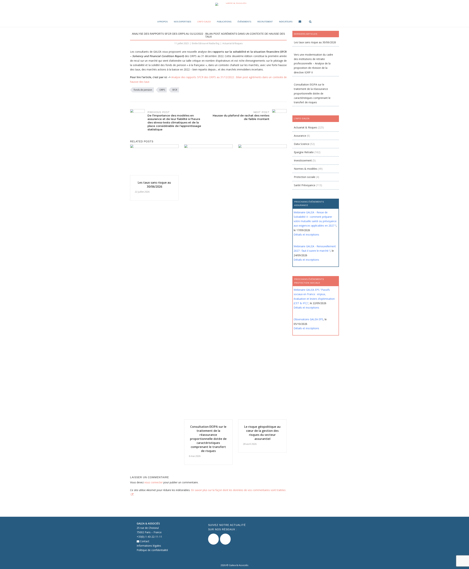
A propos (162, 22)
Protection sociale (304, 177)
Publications (224, 22)
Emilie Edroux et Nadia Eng (205, 43)
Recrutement (265, 22)
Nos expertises (182, 22)
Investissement (303, 160)
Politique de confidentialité (152, 550)
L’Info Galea (204, 22)
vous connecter (153, 482)
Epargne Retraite (304, 152)
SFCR (174, 89)
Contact (144, 541)
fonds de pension (143, 89)
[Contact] (300, 22)
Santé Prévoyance (304, 185)
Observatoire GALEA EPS (308, 319)
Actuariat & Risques (232, 43)
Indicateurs (285, 22)
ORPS (162, 89)
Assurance (300, 135)
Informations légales (149, 545)
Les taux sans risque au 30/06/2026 (315, 42)
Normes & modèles (305, 168)
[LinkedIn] (225, 539)
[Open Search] (310, 22)
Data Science (301, 144)
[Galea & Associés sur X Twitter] (213, 539)
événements (244, 22)
